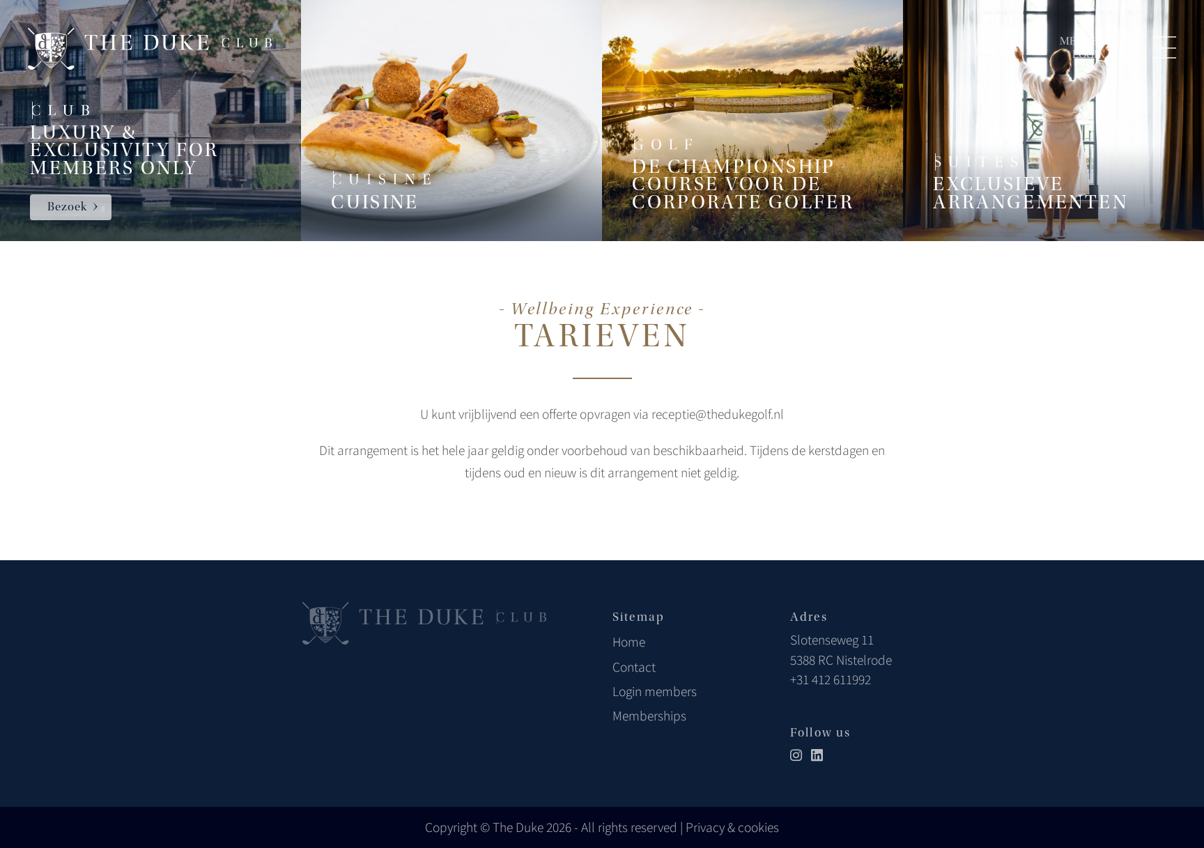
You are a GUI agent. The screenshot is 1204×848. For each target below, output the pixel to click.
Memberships (649, 715)
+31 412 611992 (830, 679)
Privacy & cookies (732, 827)
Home (628, 641)
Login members (654, 691)
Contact (634, 666)
